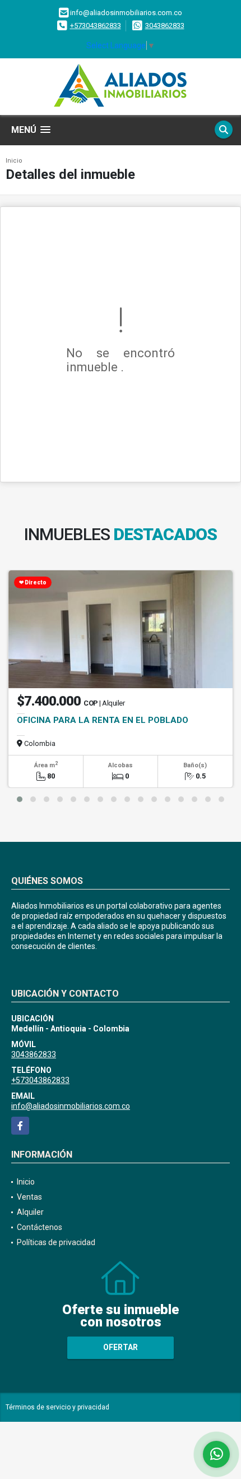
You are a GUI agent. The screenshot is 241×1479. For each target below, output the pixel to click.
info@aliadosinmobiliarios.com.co (70, 1106)
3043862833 (164, 25)
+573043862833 (95, 25)
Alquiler (30, 1212)
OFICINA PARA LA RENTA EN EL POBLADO (102, 720)
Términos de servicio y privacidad (57, 1407)
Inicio (14, 160)
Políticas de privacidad (56, 1242)
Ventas (29, 1196)
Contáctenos (39, 1227)
